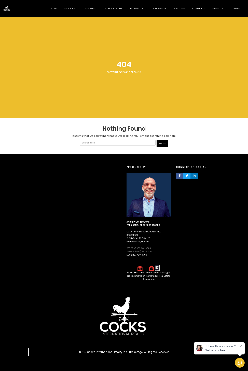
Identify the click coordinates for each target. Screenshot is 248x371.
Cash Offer (179, 8)
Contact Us (199, 8)
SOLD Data (69, 8)
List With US (136, 8)
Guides (237, 8)
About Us (217, 8)
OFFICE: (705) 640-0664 (139, 248)
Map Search (159, 8)
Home (54, 8)
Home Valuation (113, 8)
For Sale (90, 8)
